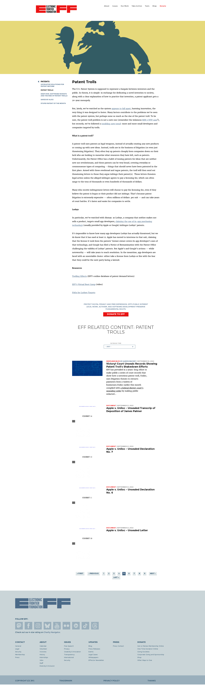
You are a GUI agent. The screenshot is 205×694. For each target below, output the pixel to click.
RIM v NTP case (149, 120)
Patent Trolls (47, 90)
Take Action (137, 6)
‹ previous (94, 573)
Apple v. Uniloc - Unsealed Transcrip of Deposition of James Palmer (130, 410)
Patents (45, 82)
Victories (43, 651)
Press (17, 657)
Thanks (152, 681)
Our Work (125, 6)
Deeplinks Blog (113, 361)
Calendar (43, 646)
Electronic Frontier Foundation (56, 10)
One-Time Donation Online (147, 649)
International (69, 657)
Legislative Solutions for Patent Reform (52, 85)
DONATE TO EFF (116, 314)
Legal (17, 649)
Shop (154, 6)
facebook (28, 625)
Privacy (66, 649)
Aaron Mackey (129, 361)
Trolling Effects (79, 276)
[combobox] (119, 347)
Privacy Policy (111, 681)
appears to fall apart (121, 108)
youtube (57, 625)
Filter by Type (115, 343)
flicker (66, 625)
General (18, 646)
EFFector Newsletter (96, 660)
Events (91, 651)
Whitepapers (93, 657)
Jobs (41, 660)
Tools (147, 6)
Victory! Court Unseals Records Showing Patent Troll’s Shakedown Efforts (131, 365)
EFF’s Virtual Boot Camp (83, 284)
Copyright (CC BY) (24, 681)
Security (18, 651)
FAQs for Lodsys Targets (83, 292)
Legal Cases (93, 654)
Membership (20, 654)
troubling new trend (111, 124)
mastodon (19, 625)
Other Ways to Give (144, 660)
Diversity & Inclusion (47, 666)
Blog (90, 646)
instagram (38, 625)
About (106, 6)
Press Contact (118, 646)
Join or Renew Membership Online (150, 646)
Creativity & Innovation (72, 651)
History (42, 654)
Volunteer (43, 649)
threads (95, 625)
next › (153, 573)
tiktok (85, 625)
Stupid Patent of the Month (53, 103)
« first (80, 573)
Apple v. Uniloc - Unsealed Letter (127, 530)
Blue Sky (47, 625)
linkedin (76, 625)
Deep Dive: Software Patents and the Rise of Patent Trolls (54, 95)
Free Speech (69, 646)
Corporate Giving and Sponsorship (150, 654)
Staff (41, 663)
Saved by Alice (47, 99)
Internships (44, 657)
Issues (115, 6)
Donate (163, 6)
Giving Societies (143, 651)
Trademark (65, 681)
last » (116, 577)
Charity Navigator (52, 632)
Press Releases (94, 649)
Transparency (69, 654)
